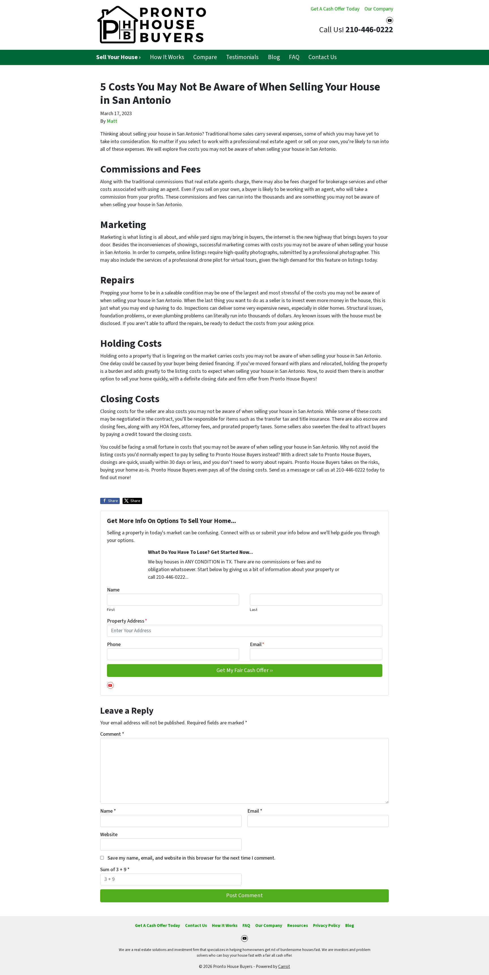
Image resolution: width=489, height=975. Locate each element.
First (111, 610)
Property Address (127, 621)
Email (257, 644)
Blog (274, 57)
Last (253, 610)
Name (113, 589)
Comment (112, 734)
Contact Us (322, 57)
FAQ (294, 57)
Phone (114, 644)
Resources (297, 925)
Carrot (284, 966)
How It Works (167, 57)
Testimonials (242, 57)
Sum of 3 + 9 (115, 869)
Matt (112, 121)
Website (108, 834)
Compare (205, 57)
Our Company (378, 8)
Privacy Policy (326, 925)
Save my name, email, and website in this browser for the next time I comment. (191, 858)
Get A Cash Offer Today (335, 8)
